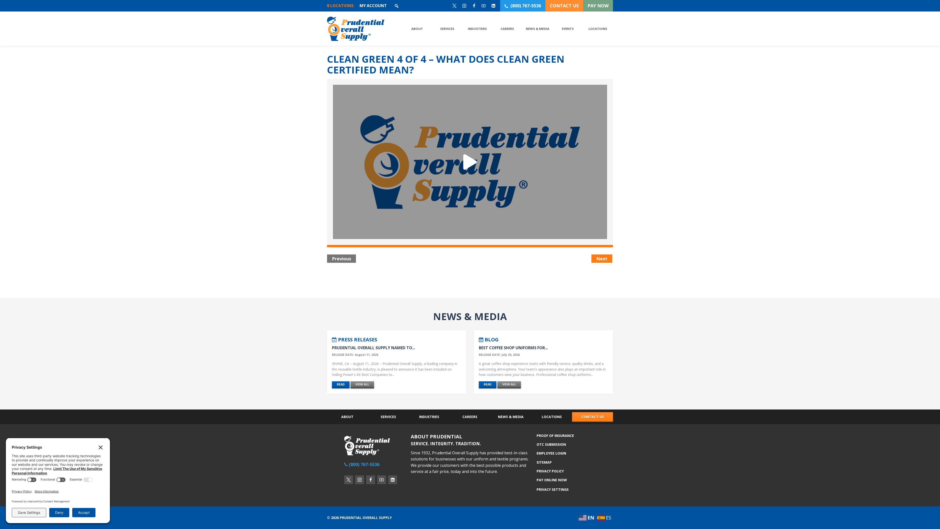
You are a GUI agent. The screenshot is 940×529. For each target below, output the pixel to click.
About (417, 28)
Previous (341, 259)
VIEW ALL (362, 384)
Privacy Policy (550, 471)
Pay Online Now (552, 480)
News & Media (537, 28)
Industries (477, 28)
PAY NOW (598, 6)
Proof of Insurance (555, 436)
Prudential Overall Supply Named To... (373, 347)
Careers (507, 28)
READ (341, 384)
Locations (341, 5)
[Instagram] (464, 5)
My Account (373, 5)
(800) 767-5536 (525, 6)
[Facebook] (474, 5)
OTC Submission (551, 444)
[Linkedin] (493, 5)
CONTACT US (564, 6)
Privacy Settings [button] (553, 489)
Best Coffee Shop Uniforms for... (513, 347)
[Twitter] (454, 5)
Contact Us (592, 416)
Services (447, 28)
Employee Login (551, 453)
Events (568, 28)
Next (601, 259)
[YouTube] (484, 5)
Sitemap (544, 462)
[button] (396, 6)
